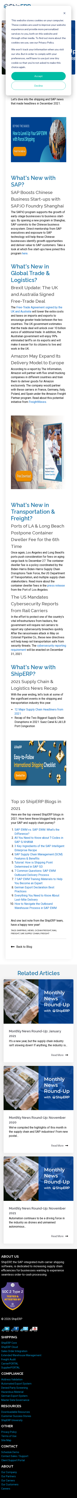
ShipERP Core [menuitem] (9, 1342)
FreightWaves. (37, 402)
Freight (44, 933)
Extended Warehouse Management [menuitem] (21, 1355)
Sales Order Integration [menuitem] (14, 1351)
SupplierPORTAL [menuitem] (10, 1367)
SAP (22, 933)
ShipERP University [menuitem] (12, 1420)
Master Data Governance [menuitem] (15, 1400)
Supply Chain (32, 933)
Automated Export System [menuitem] (16, 1383)
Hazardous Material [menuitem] (12, 1391)
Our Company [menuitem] (9, 1472)
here (25, 253)
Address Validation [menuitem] (12, 1379)
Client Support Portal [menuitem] (13, 1460)
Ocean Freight (43, 930)
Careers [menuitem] (5, 1488)
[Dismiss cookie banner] (64, 13)
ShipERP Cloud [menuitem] (9, 1347)
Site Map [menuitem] (6, 1440)
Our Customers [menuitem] (9, 1484)
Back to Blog (24, 946)
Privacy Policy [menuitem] (9, 1432)
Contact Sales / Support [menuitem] (14, 1456)
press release (56, 585)
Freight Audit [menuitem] (8, 1359)
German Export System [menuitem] (14, 1395)
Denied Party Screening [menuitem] (14, 1387)
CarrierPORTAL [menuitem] (9, 1363)
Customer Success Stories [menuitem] (16, 1416)
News (31, 930)
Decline (38, 85)
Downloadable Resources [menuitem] (15, 1411)
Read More (57, 1055)
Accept (38, 76)
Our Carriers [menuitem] (8, 1480)
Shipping (22, 930)
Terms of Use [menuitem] (8, 1436)
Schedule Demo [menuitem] (10, 1452)
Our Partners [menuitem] (8, 1476)
